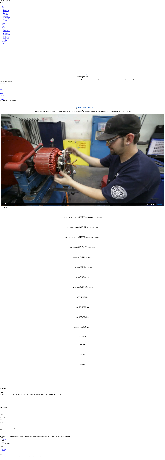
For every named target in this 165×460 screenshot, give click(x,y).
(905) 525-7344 (4, 439)
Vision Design (19, 457)
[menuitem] (2, 6)
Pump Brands (3, 448)
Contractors (2, 99)
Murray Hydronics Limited (6, 457)
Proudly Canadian (2, 80)
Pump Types (3, 450)
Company (3, 447)
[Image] (2, 213)
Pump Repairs (4, 449)
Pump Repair (2, 93)
